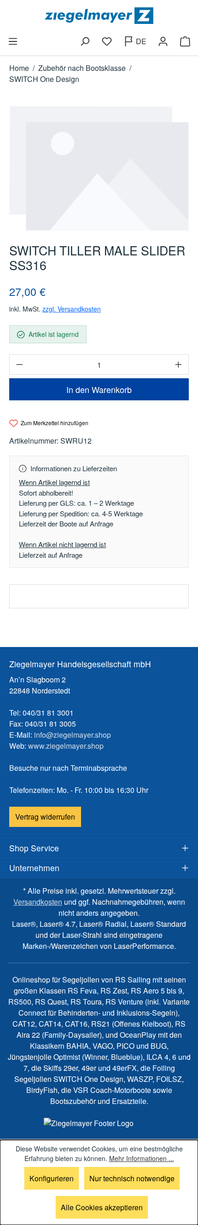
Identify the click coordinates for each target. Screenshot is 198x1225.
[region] (99, 168)
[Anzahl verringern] (19, 364)
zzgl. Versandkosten (71, 308)
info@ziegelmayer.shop (72, 734)
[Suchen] (85, 41)
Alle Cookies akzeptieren (102, 1207)
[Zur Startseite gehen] (99, 15)
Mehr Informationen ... (141, 1158)
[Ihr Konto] (163, 41)
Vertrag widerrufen (45, 816)
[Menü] (13, 41)
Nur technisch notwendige (132, 1178)
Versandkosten (37, 901)
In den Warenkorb (99, 389)
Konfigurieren (51, 1178)
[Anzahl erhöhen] (179, 364)
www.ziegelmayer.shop (66, 745)
